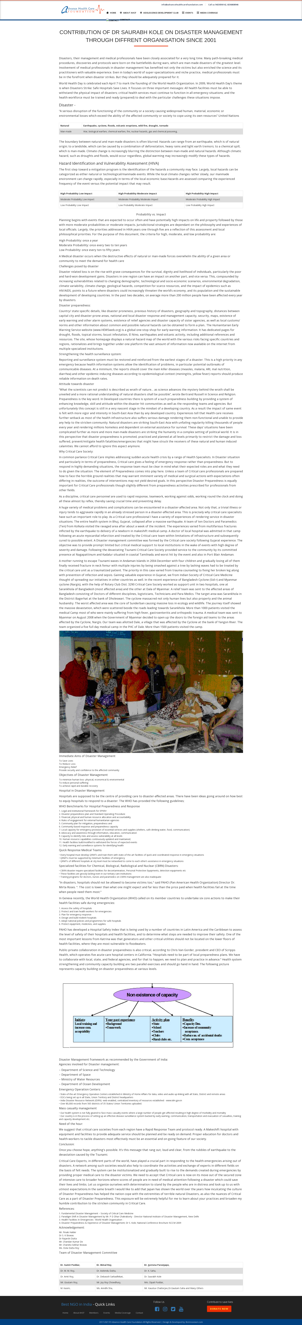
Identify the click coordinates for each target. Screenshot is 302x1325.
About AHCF (129, 12)
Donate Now (219, 1308)
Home (113, 12)
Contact (125, 19)
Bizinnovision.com (194, 1322)
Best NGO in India (76, 1304)
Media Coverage (209, 12)
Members (93, 1312)
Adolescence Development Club (160, 12)
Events (189, 12)
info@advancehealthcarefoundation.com (182, 4)
